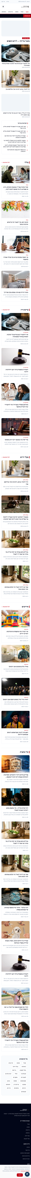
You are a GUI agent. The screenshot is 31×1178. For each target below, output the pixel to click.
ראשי (27, 12)
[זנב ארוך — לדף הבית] (25, 6)
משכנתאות (23, 1081)
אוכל (22, 12)
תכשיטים (23, 1092)
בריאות (14, 1070)
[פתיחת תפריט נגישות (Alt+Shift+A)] (27, 1174)
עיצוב (8, 1081)
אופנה (16, 12)
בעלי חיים (15, 1066)
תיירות (9, 1088)
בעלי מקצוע (23, 1070)
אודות (7, 1)
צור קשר (3, 1)
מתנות (15, 1081)
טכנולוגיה (23, 1074)
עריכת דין (16, 1084)
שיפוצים (16, 1088)
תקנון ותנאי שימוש (25, 1153)
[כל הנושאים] (3, 6)
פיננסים (8, 1084)
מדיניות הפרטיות (25, 1171)
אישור (19, 1175)
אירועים (10, 12)
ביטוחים (4, 12)
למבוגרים (23, 1077)
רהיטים (24, 1088)
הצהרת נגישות (26, 1159)
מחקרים (15, 1077)
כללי (16, 1074)
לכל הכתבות (6, 162)
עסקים (24, 1084)
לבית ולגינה (8, 1074)
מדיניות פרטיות (26, 1156)
